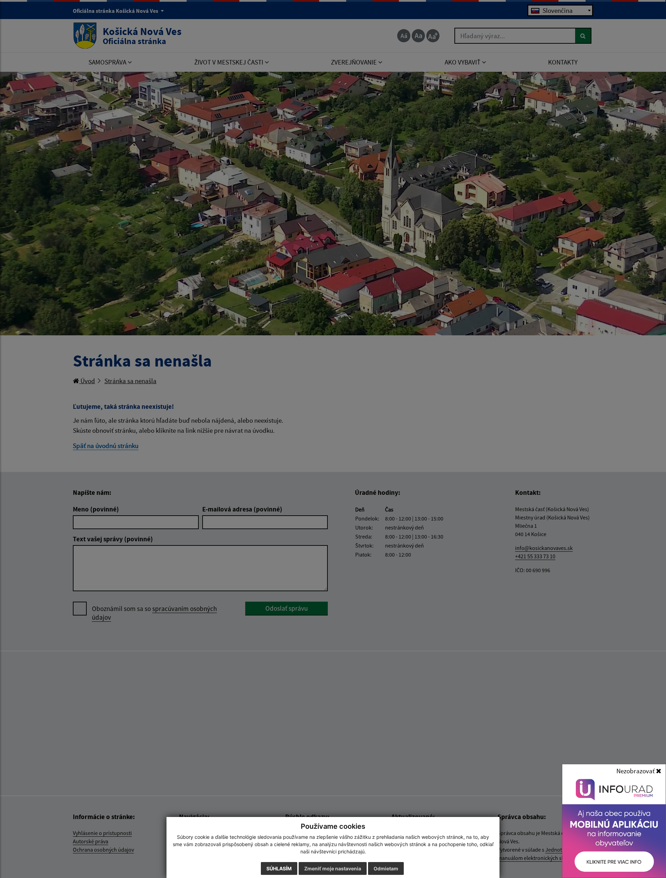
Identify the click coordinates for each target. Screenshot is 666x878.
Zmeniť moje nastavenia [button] (332, 868)
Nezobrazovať (636, 771)
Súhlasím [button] (279, 868)
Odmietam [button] (386, 868)
